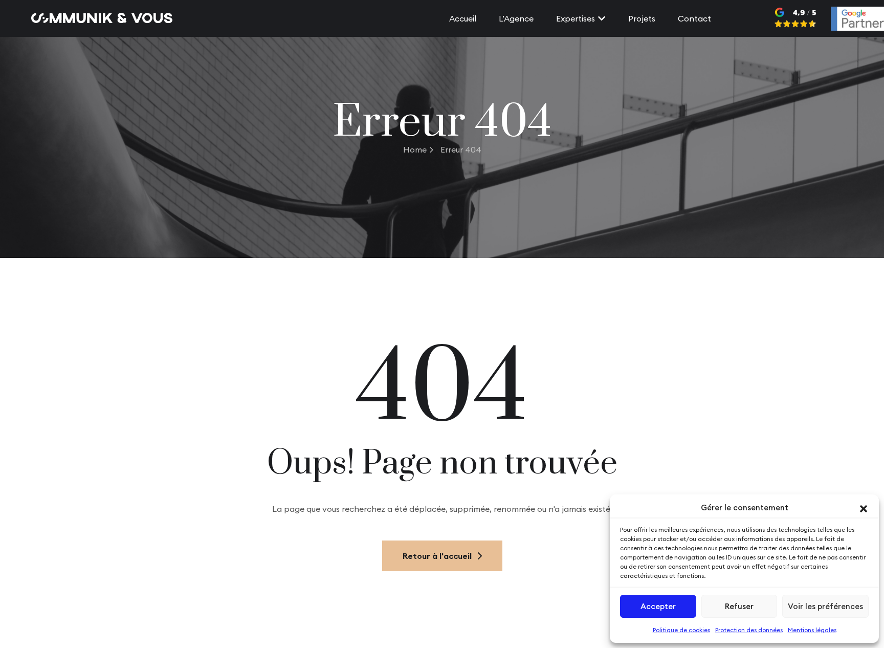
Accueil (462, 18)
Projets (641, 18)
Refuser (739, 606)
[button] (863, 508)
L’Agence (516, 18)
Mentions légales (812, 630)
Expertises (575, 18)
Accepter (658, 606)
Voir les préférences (825, 606)
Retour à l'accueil (437, 556)
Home (415, 149)
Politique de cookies (681, 630)
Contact (694, 18)
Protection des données (749, 630)
